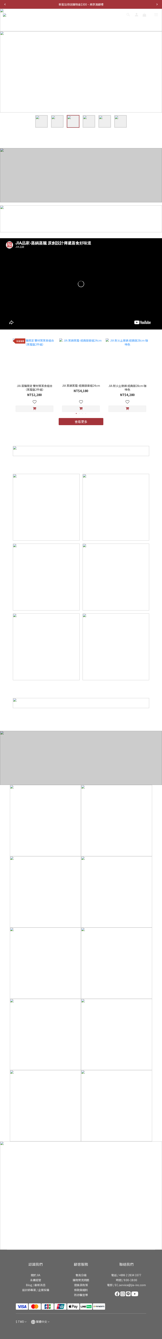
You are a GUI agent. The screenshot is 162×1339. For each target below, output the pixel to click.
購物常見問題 (81, 1280)
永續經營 (35, 1280)
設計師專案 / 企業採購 (35, 1290)
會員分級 (81, 1275)
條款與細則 (81, 1290)
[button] (81, 284)
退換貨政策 (81, 1285)
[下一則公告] (157, 4)
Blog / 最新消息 (35, 1285)
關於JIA (35, 1275)
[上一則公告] (5, 4)
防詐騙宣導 (81, 1295)
